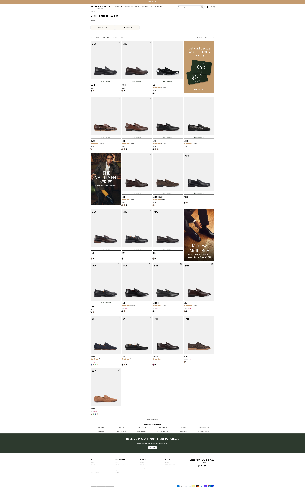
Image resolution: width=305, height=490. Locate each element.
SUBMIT (166, 263)
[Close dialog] (178, 227)
